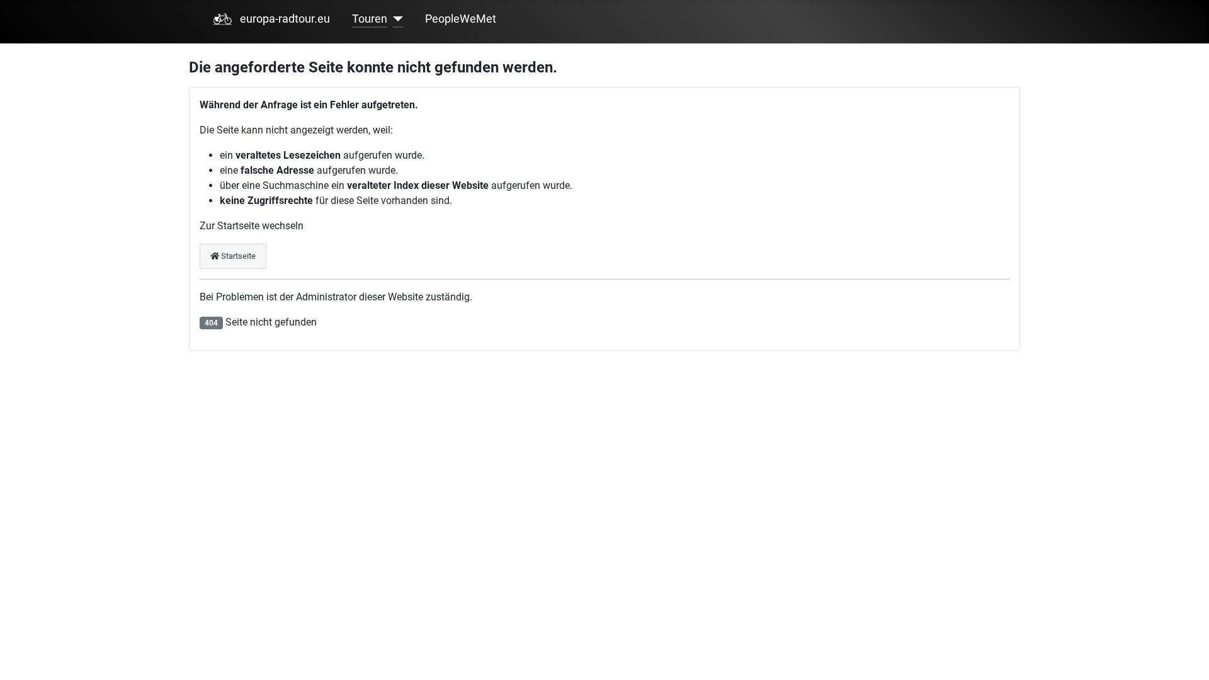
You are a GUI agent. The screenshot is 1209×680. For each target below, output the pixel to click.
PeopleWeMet (460, 19)
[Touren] (395, 19)
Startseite (237, 256)
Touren (369, 19)
